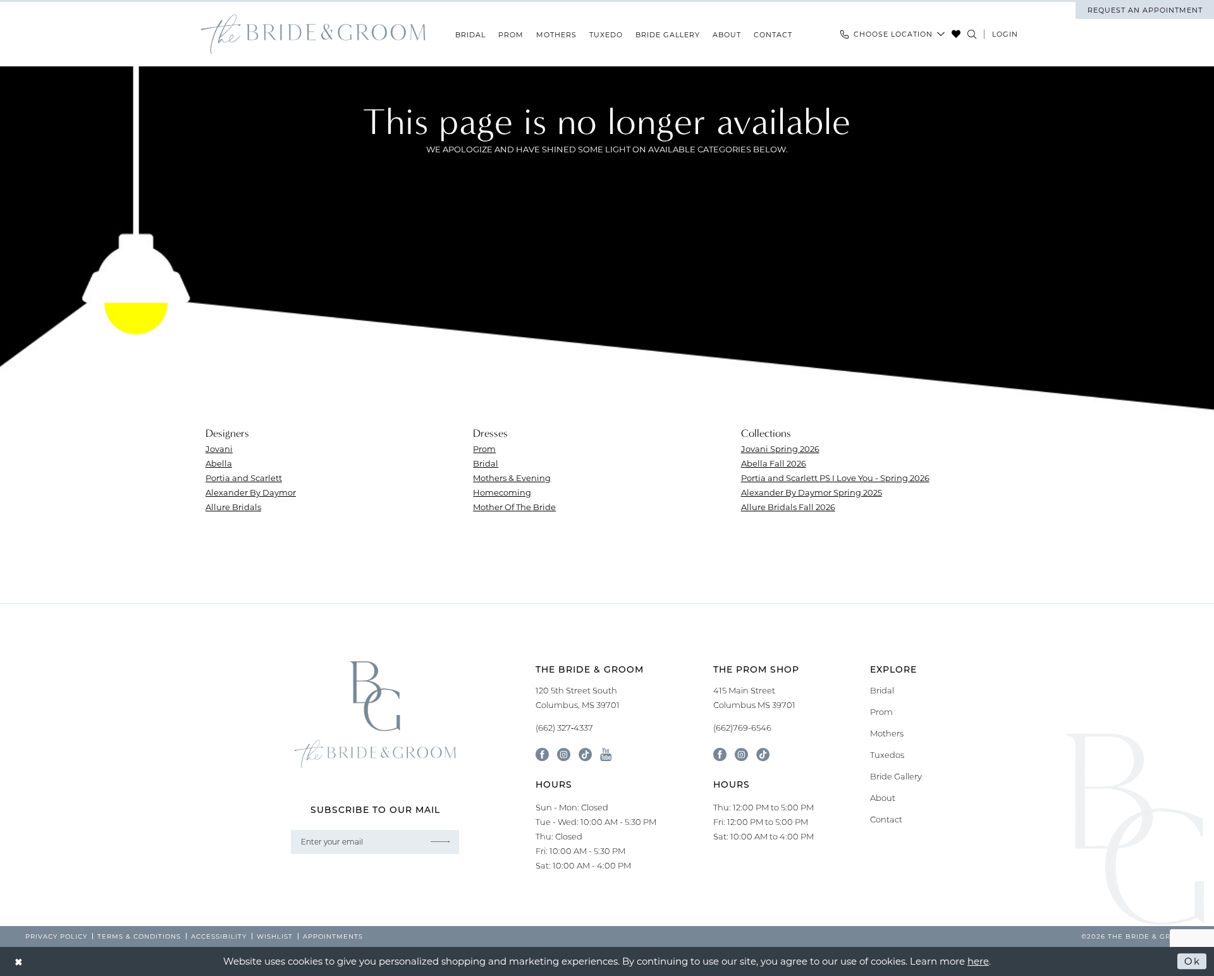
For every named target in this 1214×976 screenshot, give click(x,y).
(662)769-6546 (742, 728)
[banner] (313, 34)
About (882, 798)
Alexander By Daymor (250, 492)
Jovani (219, 448)
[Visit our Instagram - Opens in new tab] (563, 754)
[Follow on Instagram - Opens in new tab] (741, 754)
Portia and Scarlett (243, 477)
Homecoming (502, 492)
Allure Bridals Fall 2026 (788, 506)
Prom (484, 448)
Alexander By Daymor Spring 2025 (811, 492)
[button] (1005, 34)
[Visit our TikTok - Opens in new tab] (585, 754)
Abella (218, 463)
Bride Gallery (896, 776)
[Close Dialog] (19, 961)
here (978, 961)
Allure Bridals (233, 506)
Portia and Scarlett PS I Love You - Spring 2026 (835, 477)
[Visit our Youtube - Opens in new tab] (605, 754)
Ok (1192, 961)
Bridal (485, 463)
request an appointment (1145, 10)
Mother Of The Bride (514, 506)
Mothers (887, 733)
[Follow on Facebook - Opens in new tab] (720, 754)
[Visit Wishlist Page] (956, 34)
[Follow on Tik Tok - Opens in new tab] (762, 754)
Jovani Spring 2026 (780, 448)
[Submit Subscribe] (440, 842)
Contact (886, 819)
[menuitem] (1145, 10)
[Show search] (972, 34)
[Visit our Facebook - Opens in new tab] (542, 754)
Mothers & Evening (512, 477)
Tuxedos (887, 755)
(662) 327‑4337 (564, 728)
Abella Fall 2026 (773, 463)
